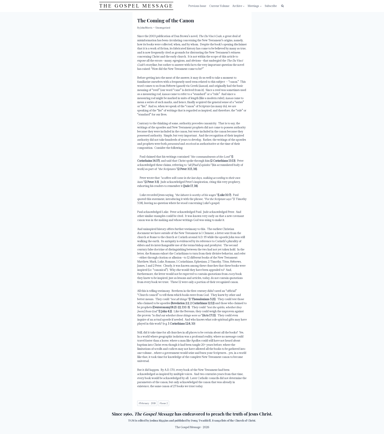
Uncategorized (162, 27)
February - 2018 (147, 403)
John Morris (146, 27)
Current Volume (219, 6)
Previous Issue (197, 6)
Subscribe (271, 6)
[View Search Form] (282, 6)
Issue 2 (163, 403)
